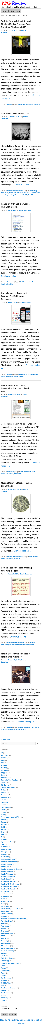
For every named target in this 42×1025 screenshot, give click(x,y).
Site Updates (5, 946)
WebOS (30, 195)
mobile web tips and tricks (18, 645)
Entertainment (6, 807)
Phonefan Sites (6, 921)
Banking (4, 767)
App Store (21, 374)
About (18, 11)
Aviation (4, 765)
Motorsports (5, 896)
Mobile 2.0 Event (29, 727)
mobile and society (28, 193)
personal (4, 916)
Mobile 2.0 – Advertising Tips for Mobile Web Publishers (16, 655)
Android (4, 758)
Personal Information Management (13, 918)
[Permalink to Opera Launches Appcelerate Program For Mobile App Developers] (21, 314)
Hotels (3, 832)
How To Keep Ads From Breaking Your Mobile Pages (16, 569)
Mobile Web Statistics (8, 889)
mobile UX (23, 195)
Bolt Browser (24, 282)
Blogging (4, 772)
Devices (3, 792)
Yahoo (3, 1000)
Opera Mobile (5, 911)
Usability (4, 980)
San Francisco (21, 729)
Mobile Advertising (24, 104)
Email (3, 805)
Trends (3, 975)
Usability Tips (6, 983)
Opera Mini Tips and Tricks (10, 909)
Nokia (3, 904)
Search (3, 938)
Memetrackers (6, 849)
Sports (3, 955)
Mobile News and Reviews (10, 869)
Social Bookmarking (8, 948)
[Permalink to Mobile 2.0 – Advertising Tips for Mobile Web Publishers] (21, 674)
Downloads (5, 797)
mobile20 (17, 559)
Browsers (10, 282)
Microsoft (4, 854)
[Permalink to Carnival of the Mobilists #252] (21, 131)
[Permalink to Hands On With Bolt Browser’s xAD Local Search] (21, 222)
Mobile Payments (7, 871)
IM (1, 837)
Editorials (4, 802)
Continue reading (23, 184)
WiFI (2, 995)
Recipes (3, 928)
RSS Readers (5, 936)
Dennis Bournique (25, 210)
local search (34, 282)
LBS (2, 844)
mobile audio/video (8, 859)
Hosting (3, 829)
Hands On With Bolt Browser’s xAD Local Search (15, 205)
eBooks (3, 800)
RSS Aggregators (7, 933)
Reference (4, 931)
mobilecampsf (6, 894)
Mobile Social (6, 879)
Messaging (5, 852)
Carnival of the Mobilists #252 (15, 113)
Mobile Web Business (8, 881)
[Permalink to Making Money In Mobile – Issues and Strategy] (21, 503)
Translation (5, 970)
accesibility (33, 191)
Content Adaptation (8, 787)
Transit (3, 968)
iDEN (2, 834)
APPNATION (30, 374)
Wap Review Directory (8, 988)
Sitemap (4, 1015)
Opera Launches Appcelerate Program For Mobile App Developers (14, 296)
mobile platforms (14, 195)
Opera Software (19, 376)
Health (3, 827)
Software (4, 953)
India (6, 193)
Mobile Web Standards (9, 886)
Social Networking (7, 951)
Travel (3, 973)
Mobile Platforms (7, 874)
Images (3, 839)
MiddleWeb (5, 856)
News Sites (5, 901)
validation (30, 645)
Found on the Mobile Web (10, 817)
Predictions (5, 926)
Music (3, 899)
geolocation (27, 472)
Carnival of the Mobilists (15, 191)
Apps (3, 193)
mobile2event (5, 891)
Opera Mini (5, 906)
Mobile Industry (18, 556)
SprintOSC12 (35, 104)
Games (3, 819)
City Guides (5, 785)
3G (2, 753)
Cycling (3, 790)
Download (12, 1015)
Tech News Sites (6, 958)
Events (9, 104)
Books (3, 775)
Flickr (3, 814)
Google (3, 822)
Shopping (4, 941)
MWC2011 (17, 474)
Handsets (4, 824)
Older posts (5, 739)
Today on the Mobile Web (10, 963)
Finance (3, 812)
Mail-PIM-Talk (5, 847)
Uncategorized (6, 978)
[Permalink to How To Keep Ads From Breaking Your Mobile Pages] (21, 586)
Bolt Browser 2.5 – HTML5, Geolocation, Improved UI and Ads (15, 388)
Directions (4, 795)
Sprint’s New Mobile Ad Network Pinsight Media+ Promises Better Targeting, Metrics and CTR (16, 24)
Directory (11, 11)
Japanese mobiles (7, 842)
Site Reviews (5, 943)
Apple (3, 760)
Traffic (3, 965)
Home (4, 11)
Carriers (3, 782)
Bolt (21, 472)
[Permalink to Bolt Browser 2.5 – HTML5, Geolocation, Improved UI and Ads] (21, 409)
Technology (5, 960)
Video (3, 985)
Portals (3, 923)
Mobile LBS (5, 866)
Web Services (5, 993)
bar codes (4, 770)
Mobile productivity (8, 876)
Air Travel (4, 755)
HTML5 (34, 472)
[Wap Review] (14, 3)
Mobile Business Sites (9, 861)
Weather (4, 990)
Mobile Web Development (15, 642)
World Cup (4, 998)
